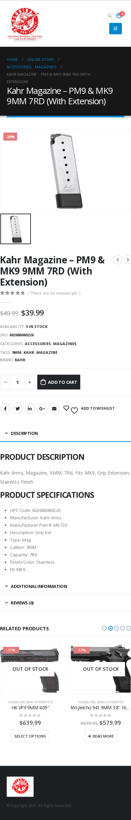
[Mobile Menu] (115, 28)
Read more (103, 736)
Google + (42, 408)
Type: (15, 540)
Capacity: (19, 555)
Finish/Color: (22, 562)
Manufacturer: (24, 518)
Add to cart (62, 382)
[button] (104, 628)
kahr (29, 352)
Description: (22, 532)
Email (54, 408)
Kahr (20, 359)
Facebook (5, 408)
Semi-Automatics (39, 702)
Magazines (65, 343)
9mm (16, 352)
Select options (30, 736)
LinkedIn (30, 408)
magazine (46, 352)
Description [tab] (24, 433)
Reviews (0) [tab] (22, 603)
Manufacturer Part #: (31, 525)
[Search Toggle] (110, 15)
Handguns (16, 702)
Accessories (38, 343)
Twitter (17, 408)
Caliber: (18, 547)
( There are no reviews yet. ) (54, 293)
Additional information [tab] (39, 586)
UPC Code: (20, 510)
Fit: (12, 569)
